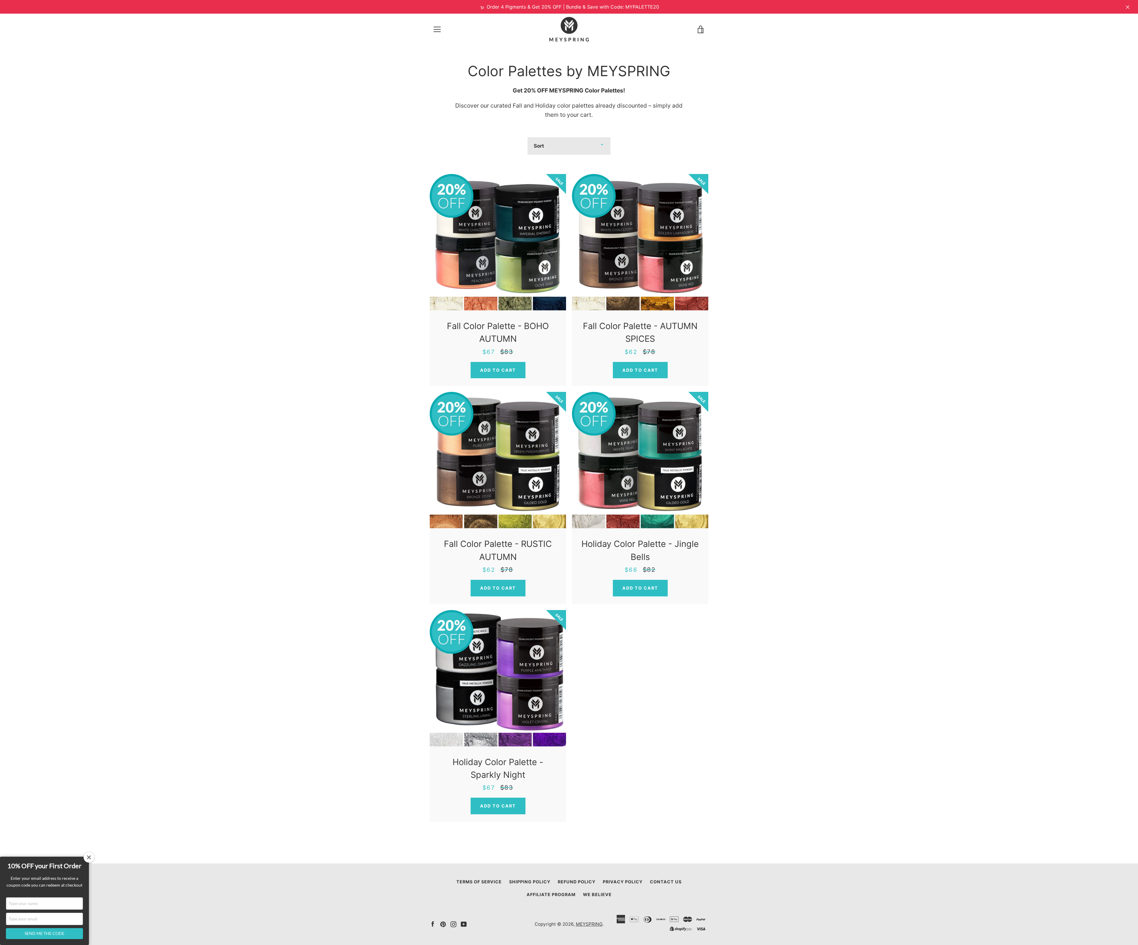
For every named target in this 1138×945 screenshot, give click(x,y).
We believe (597, 894)
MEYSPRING (589, 924)
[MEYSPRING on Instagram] (453, 923)
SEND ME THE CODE (44, 933)
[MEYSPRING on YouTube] (464, 923)
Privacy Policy (622, 881)
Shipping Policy (529, 881)
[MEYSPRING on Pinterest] (443, 923)
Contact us (666, 881)
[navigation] (437, 29)
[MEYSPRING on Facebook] (433, 923)
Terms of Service (479, 881)
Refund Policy (576, 881)
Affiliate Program (551, 894)
